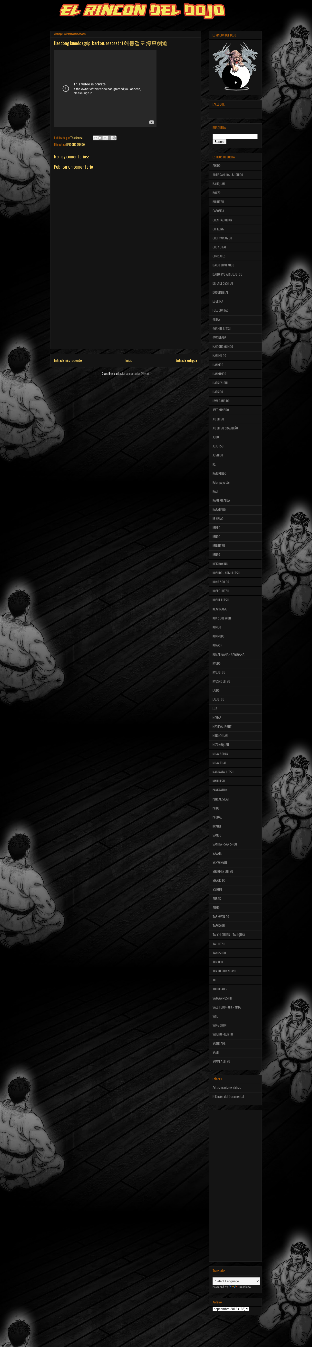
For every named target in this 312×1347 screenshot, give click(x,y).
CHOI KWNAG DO (222, 238)
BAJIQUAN (219, 184)
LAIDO (216, 690)
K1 (214, 464)
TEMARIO (218, 962)
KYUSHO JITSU (221, 681)
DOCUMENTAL (220, 292)
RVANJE (217, 826)
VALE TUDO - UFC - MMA (227, 1007)
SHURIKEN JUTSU (223, 872)
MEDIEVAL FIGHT (222, 727)
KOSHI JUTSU (221, 600)
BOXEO (217, 193)
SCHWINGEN (220, 863)
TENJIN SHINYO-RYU (224, 971)
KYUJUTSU (219, 672)
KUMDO (217, 627)
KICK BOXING (220, 564)
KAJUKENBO (219, 473)
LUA (215, 709)
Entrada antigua (186, 361)
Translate (244, 1287)
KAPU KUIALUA (221, 500)
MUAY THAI (219, 763)
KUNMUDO (218, 636)
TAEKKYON (219, 926)
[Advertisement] (125, 314)
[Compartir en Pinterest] (114, 138)
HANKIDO (218, 365)
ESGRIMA (218, 301)
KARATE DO (219, 510)
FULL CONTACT (221, 310)
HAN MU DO (219, 356)
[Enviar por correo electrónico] (95, 138)
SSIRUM (217, 890)
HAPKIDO (218, 392)
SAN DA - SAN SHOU (225, 844)
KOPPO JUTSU (221, 591)
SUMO (216, 908)
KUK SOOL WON (222, 618)
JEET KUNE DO (221, 410)
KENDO (216, 537)
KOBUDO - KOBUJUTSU (226, 573)
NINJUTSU (219, 781)
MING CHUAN (220, 736)
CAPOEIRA (218, 211)
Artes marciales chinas (227, 1088)
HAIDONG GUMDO (75, 144)
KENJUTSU (219, 546)
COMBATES (219, 256)
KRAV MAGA (219, 609)
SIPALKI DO (219, 881)
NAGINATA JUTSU (223, 772)
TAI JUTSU (219, 944)
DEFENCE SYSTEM (223, 283)
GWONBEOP (219, 338)
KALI (215, 491)
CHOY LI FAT (219, 247)
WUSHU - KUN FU (223, 1034)
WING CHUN (219, 1025)
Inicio (129, 361)
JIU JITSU (218, 419)
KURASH (217, 645)
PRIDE (216, 808)
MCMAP (217, 718)
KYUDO (217, 663)
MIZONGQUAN (221, 745)
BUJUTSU (218, 202)
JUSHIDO (218, 455)
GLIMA (216, 320)
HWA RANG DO (221, 401)
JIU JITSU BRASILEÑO (225, 428)
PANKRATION (220, 790)
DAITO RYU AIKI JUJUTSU (227, 274)
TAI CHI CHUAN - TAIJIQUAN (229, 935)
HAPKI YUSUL (220, 383)
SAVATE (217, 854)
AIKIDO (217, 166)
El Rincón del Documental (228, 1097)
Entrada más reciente (68, 361)
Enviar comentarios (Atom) (133, 373)
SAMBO (217, 835)
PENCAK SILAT (221, 799)
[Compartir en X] (104, 138)
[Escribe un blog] (100, 138)
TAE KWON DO (221, 917)
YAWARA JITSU (221, 1062)
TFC (215, 980)
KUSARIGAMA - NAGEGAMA (228, 654)
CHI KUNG (218, 229)
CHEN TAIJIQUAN (222, 220)
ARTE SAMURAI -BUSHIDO (228, 175)
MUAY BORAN (220, 754)
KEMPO (216, 528)
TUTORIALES (220, 989)
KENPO (216, 555)
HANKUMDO (219, 374)
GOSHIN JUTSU (222, 329)
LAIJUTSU (218, 699)
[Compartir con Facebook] (109, 138)
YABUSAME (219, 1044)
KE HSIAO (218, 519)
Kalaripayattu (221, 482)
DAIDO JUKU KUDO (223, 265)
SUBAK (217, 899)
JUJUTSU (218, 446)
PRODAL (217, 817)
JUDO (216, 437)
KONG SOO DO (221, 582)
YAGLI (216, 1053)
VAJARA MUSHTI (222, 998)
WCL (215, 1016)
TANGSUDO (219, 953)
